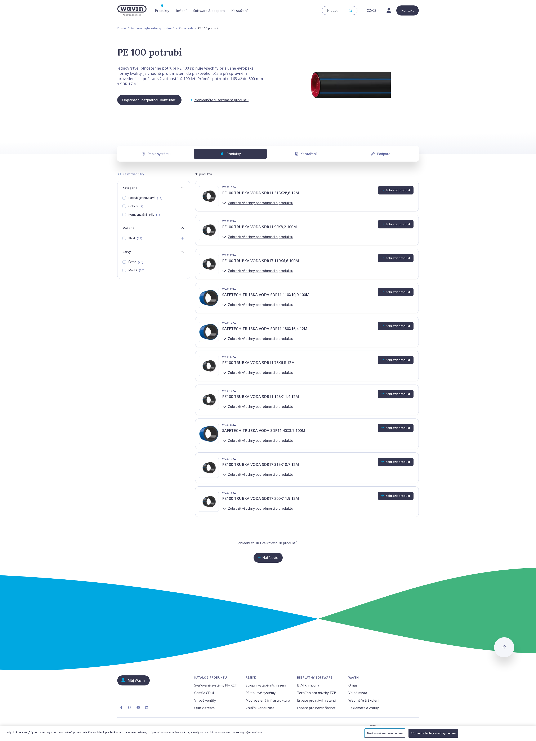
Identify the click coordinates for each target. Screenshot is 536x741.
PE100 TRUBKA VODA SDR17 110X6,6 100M (260, 260)
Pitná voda (186, 28)
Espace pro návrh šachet (316, 708)
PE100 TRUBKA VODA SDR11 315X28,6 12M (260, 192)
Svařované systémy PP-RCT (215, 685)
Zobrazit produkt (397, 190)
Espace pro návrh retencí (316, 700)
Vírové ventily (205, 700)
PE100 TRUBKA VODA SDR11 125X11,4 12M (260, 396)
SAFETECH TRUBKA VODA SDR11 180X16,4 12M (264, 328)
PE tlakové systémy (261, 692)
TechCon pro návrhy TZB (316, 692)
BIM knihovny (308, 685)
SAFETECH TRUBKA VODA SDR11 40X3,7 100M (263, 430)
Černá (135, 262)
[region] (268, 733)
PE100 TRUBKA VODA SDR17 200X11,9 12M (260, 498)
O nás (352, 685)
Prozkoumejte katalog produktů (152, 28)
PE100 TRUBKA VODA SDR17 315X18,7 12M (260, 464)
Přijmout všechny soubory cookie (433, 733)
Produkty (234, 154)
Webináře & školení (363, 700)
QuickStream (204, 708)
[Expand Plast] (182, 238)
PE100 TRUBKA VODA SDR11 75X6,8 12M (258, 362)
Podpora (383, 154)
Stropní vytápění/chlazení (266, 685)
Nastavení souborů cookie (385, 733)
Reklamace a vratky (363, 708)
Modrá (136, 270)
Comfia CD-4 (204, 692)
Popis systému (159, 154)
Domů (121, 28)
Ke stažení (308, 154)
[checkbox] (124, 198)
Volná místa (357, 692)
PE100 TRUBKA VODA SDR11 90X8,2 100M (259, 226)
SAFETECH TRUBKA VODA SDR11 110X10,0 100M (265, 294)
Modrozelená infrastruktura (268, 700)
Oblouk (135, 206)
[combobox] (339, 10)
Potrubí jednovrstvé (145, 198)
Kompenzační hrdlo (144, 214)
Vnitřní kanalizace (260, 708)
